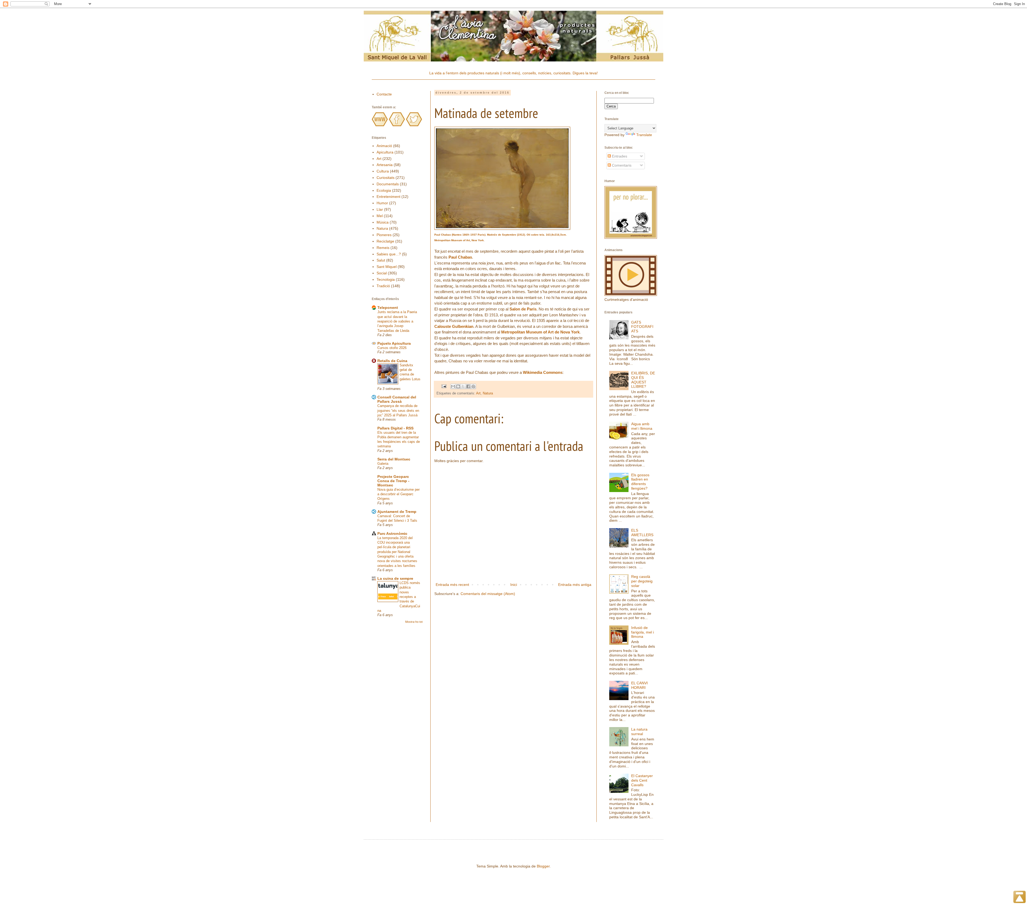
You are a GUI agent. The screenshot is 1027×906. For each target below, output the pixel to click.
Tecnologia (386, 279)
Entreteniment (388, 196)
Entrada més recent (452, 584)
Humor (382, 203)
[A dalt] (1019, 898)
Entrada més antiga (574, 584)
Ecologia (384, 190)
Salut (381, 260)
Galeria (382, 464)
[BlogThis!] (458, 386)
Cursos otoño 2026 (392, 348)
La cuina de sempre (395, 578)
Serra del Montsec (393, 459)
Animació (384, 146)
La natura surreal (639, 731)
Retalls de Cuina (392, 361)
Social (382, 273)
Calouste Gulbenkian (453, 326)
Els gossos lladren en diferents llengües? (640, 481)
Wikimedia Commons (542, 372)
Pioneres (384, 235)
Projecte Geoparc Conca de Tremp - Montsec (393, 480)
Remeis (383, 247)
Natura (488, 393)
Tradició (383, 286)
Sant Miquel (387, 266)
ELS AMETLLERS (642, 532)
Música (383, 222)
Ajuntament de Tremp (396, 511)
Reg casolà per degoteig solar (642, 581)
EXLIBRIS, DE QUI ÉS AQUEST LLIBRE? (643, 380)
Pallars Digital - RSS (395, 428)
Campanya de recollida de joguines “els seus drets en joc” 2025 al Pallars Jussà (398, 410)
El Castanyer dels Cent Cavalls (642, 780)
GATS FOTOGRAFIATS (642, 326)
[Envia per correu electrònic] (453, 386)
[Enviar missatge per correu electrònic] (443, 386)
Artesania (385, 165)
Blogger (543, 866)
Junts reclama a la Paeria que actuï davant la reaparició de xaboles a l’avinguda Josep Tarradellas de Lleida (397, 321)
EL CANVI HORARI (639, 685)
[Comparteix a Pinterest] (473, 386)
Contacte (384, 94)
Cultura (383, 171)
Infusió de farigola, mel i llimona (642, 632)
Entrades (619, 156)
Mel (380, 216)
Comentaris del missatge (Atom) (488, 594)
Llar (380, 209)
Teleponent (387, 307)
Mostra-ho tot (414, 621)
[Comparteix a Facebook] (468, 386)
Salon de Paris (523, 309)
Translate (644, 135)
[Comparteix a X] (463, 386)
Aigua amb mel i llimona (641, 426)
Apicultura (385, 152)
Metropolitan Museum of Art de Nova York (540, 332)
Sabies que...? (389, 254)
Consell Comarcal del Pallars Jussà (396, 399)
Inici (513, 584)
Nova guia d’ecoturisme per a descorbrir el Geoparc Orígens (398, 494)
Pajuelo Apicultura (394, 343)
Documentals (388, 184)
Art (478, 393)
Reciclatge (385, 241)
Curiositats (385, 177)
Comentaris (621, 165)
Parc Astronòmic (392, 533)
